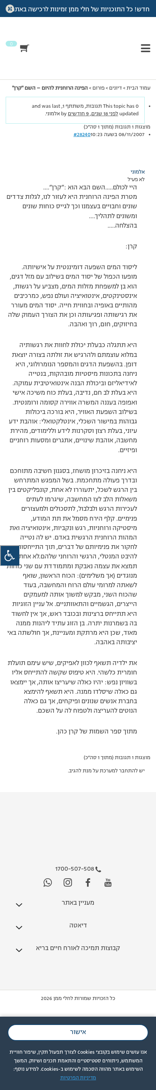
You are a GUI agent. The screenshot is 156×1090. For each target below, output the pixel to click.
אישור (78, 1032)
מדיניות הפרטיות (78, 1078)
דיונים (115, 88)
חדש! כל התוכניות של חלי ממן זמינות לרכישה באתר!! (78, 10)
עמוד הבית (138, 88)
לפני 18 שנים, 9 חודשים (93, 113)
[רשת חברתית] (108, 883)
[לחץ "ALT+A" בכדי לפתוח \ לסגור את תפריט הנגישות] (9, 555)
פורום (98, 88)
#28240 (81, 134)
